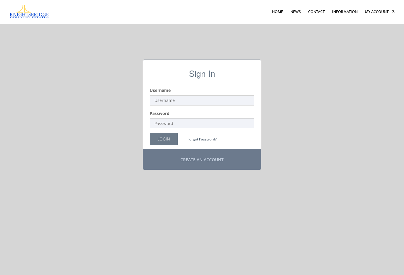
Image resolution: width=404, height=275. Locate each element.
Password (159, 113)
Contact (316, 12)
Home (277, 12)
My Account (377, 12)
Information (345, 12)
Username (160, 90)
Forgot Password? (202, 139)
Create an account (202, 159)
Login (163, 139)
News (295, 12)
